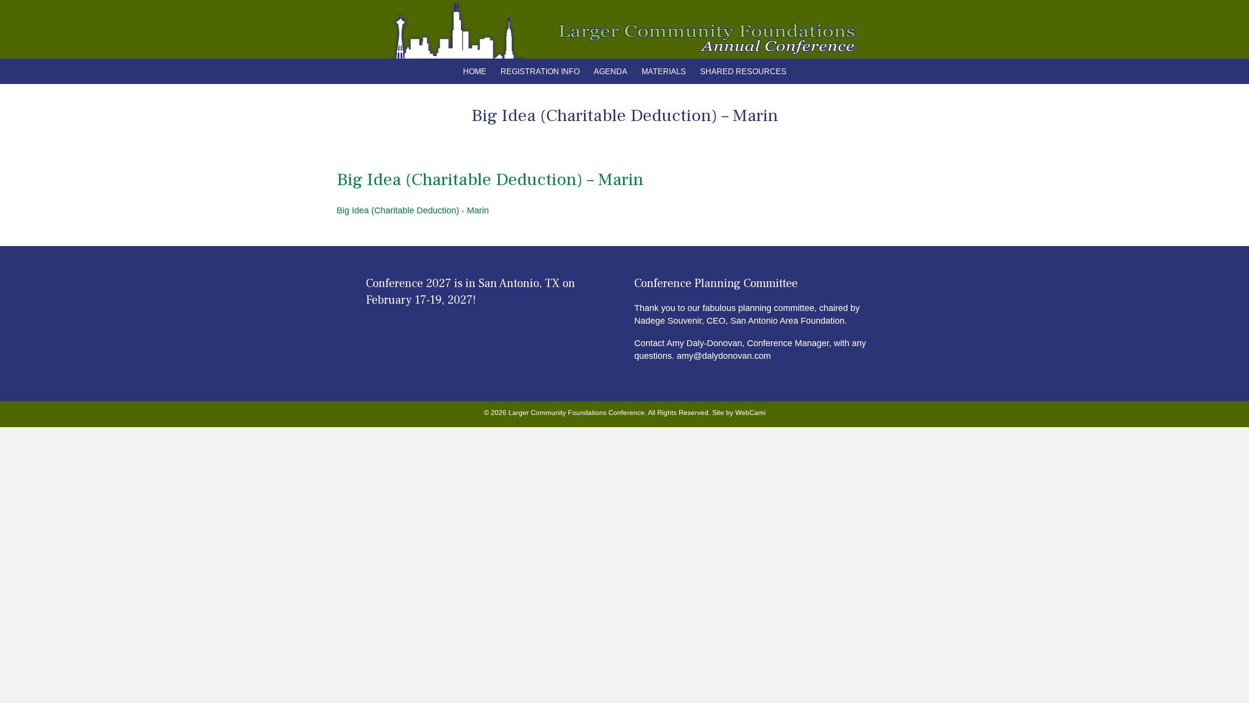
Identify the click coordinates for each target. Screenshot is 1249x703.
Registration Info (540, 71)
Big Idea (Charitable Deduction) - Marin (413, 210)
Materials (664, 71)
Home (474, 71)
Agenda (610, 71)
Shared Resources (743, 71)
